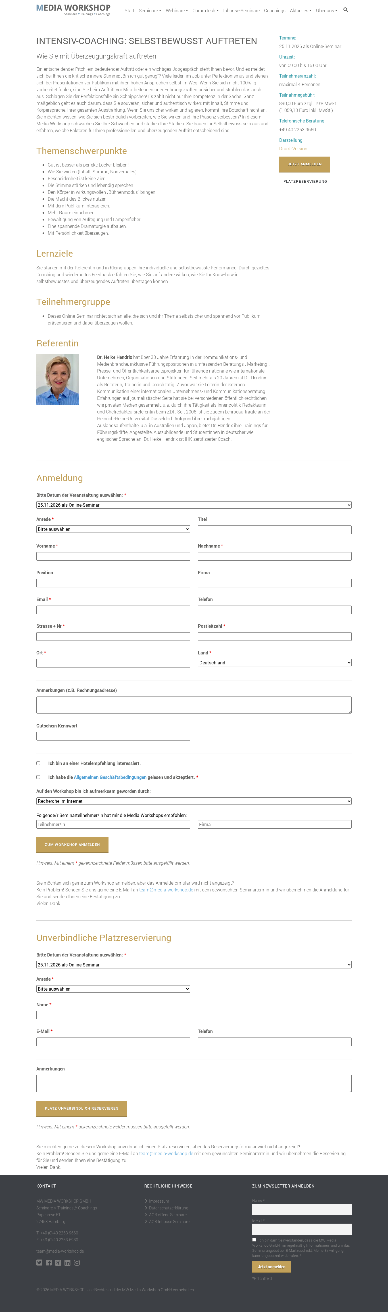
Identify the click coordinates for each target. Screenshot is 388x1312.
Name (43, 1004)
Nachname (210, 546)
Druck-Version (293, 148)
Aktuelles (299, 10)
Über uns (325, 10)
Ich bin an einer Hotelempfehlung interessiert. (94, 763)
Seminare (148, 10)
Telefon (205, 599)
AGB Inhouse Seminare (169, 1221)
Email (43, 599)
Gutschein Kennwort (57, 726)
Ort (41, 653)
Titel (202, 519)
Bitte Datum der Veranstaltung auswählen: (81, 495)
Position (44, 572)
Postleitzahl (211, 626)
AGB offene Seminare (168, 1214)
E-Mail (44, 1031)
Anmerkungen (50, 1069)
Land (204, 653)
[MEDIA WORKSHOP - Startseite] (78, 10)
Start (129, 10)
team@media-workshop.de (166, 890)
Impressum (159, 1201)
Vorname (47, 546)
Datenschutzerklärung (168, 1208)
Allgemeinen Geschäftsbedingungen (110, 777)
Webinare (175, 10)
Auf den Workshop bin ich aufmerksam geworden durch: (93, 791)
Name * (258, 1200)
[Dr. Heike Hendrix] (57, 379)
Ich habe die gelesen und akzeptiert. (123, 777)
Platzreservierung (305, 181)
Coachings (274, 10)
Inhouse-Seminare (241, 10)
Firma (204, 572)
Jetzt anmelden (305, 164)
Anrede (45, 519)
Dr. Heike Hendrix (114, 357)
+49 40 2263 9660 (297, 129)
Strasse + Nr (50, 626)
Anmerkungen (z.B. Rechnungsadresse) (76, 690)
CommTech (204, 10)
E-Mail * (258, 1220)
